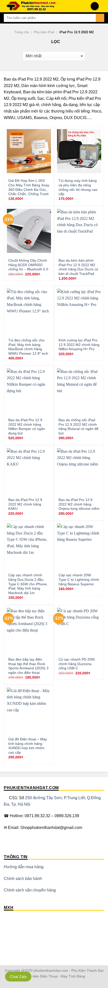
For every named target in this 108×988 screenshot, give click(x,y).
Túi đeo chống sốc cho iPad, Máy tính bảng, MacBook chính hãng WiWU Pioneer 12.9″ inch (28, 346)
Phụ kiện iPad (44, 32)
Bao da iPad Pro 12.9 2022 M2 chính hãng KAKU (25, 504)
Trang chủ (21, 32)
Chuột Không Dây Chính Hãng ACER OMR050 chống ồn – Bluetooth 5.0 (28, 265)
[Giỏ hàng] (101, 6)
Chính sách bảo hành (23, 878)
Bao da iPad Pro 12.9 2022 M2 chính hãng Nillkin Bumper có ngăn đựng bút (26, 426)
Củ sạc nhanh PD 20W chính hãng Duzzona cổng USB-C (77, 664)
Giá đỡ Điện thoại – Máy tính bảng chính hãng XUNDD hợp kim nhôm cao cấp (27, 745)
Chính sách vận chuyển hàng (30, 890)
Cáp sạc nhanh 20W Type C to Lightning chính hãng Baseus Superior (79, 579)
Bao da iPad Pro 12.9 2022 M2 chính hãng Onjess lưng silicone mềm (79, 504)
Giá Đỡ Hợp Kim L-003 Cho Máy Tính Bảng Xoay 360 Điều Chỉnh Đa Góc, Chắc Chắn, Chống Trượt (28, 187)
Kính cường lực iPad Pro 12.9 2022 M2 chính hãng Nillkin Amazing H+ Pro (79, 344)
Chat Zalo (18, 976)
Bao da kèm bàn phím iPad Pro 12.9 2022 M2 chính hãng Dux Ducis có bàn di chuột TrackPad (78, 267)
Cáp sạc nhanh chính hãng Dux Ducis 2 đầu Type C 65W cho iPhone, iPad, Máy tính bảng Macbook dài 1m (28, 584)
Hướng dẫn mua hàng (23, 867)
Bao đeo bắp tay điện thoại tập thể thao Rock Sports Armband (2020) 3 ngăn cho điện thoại (28, 666)
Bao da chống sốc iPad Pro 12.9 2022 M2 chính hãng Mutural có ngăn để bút (78, 426)
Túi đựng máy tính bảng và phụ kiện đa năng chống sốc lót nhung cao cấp (78, 187)
